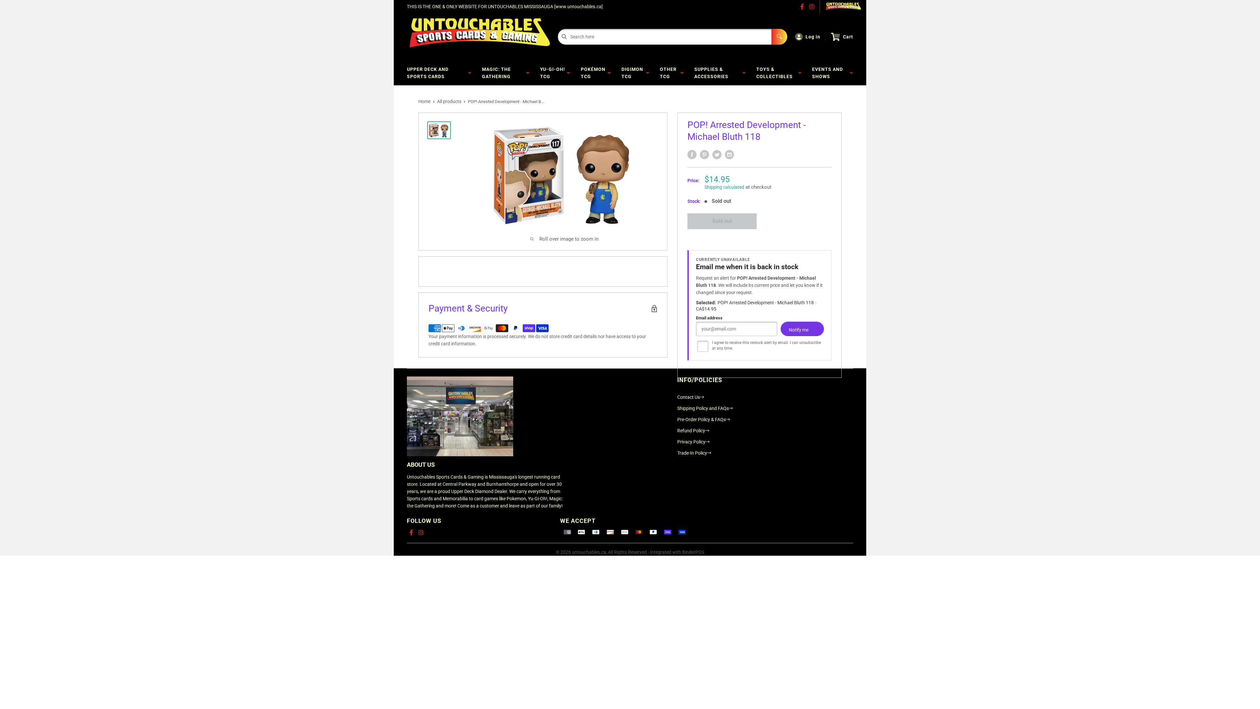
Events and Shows (827, 73)
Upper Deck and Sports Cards (428, 73)
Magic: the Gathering (497, 73)
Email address (709, 318)
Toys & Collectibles (775, 73)
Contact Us (688, 397)
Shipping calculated (724, 187)
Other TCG (668, 73)
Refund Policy (691, 430)
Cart (848, 36)
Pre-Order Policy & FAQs (701, 419)
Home (424, 101)
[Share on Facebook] (692, 154)
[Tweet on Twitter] (717, 154)
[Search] (779, 37)
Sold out (722, 221)
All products (449, 101)
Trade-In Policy (692, 453)
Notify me (798, 330)
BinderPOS (693, 552)
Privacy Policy (691, 441)
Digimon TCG (632, 73)
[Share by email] (729, 154)
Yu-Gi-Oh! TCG (552, 73)
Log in (813, 36)
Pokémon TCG (593, 73)
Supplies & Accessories (712, 73)
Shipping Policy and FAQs (703, 408)
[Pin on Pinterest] (704, 154)
